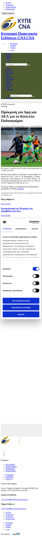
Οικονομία (10, 73)
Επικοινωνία (10, 9)
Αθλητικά (9, 85)
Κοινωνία (9, 77)
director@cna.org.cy (20, 500)
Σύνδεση (20, 189)
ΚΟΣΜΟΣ (9, 477)
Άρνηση (21, 314)
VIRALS (9, 479)
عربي (12, 50)
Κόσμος (9, 83)
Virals (8, 87)
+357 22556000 (7, 509)
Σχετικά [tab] (35, 229)
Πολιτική (9, 71)
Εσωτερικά (10, 79)
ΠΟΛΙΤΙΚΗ (10, 465)
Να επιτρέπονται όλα (21, 301)
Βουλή (8, 75)
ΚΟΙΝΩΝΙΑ (10, 469)
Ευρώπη (9, 81)
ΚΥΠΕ (8, 3)
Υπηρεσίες (10, 5)
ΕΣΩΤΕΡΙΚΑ (11, 471)
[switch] (36, 276)
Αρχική (8, 69)
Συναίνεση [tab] (7, 229)
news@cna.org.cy (19, 509)
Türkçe (13, 48)
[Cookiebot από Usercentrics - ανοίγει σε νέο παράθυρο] (29, 222)
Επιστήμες (9, 89)
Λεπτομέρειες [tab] (21, 229)
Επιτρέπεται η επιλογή (21, 307)
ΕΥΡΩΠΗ (9, 475)
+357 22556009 (7, 500)
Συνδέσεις (9, 517)
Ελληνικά (13, 43)
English (13, 46)
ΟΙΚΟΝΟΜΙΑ (11, 467)
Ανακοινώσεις (11, 7)
